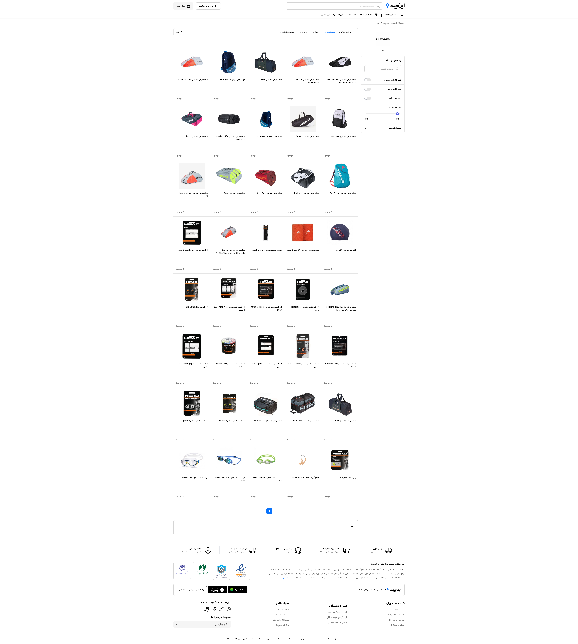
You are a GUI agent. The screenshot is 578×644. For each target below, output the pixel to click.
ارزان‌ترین (316, 32)
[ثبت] (177, 624)
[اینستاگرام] (228, 609)
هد (378, 23)
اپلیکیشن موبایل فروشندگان (191, 589)
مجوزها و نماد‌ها (281, 620)
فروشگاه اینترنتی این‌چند (394, 23)
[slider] (397, 113)
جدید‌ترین (330, 32)
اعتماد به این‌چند (396, 614)
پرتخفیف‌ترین (287, 32)
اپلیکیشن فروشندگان (336, 617)
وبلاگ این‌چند (282, 625)
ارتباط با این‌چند (281, 614)
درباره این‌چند (282, 609)
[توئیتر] (221, 609)
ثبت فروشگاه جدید (337, 612)
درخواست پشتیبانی (337, 622)
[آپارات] (207, 609)
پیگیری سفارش (397, 625)
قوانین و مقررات (396, 620)
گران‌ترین (303, 32)
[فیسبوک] (214, 609)
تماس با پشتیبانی (396, 609)
